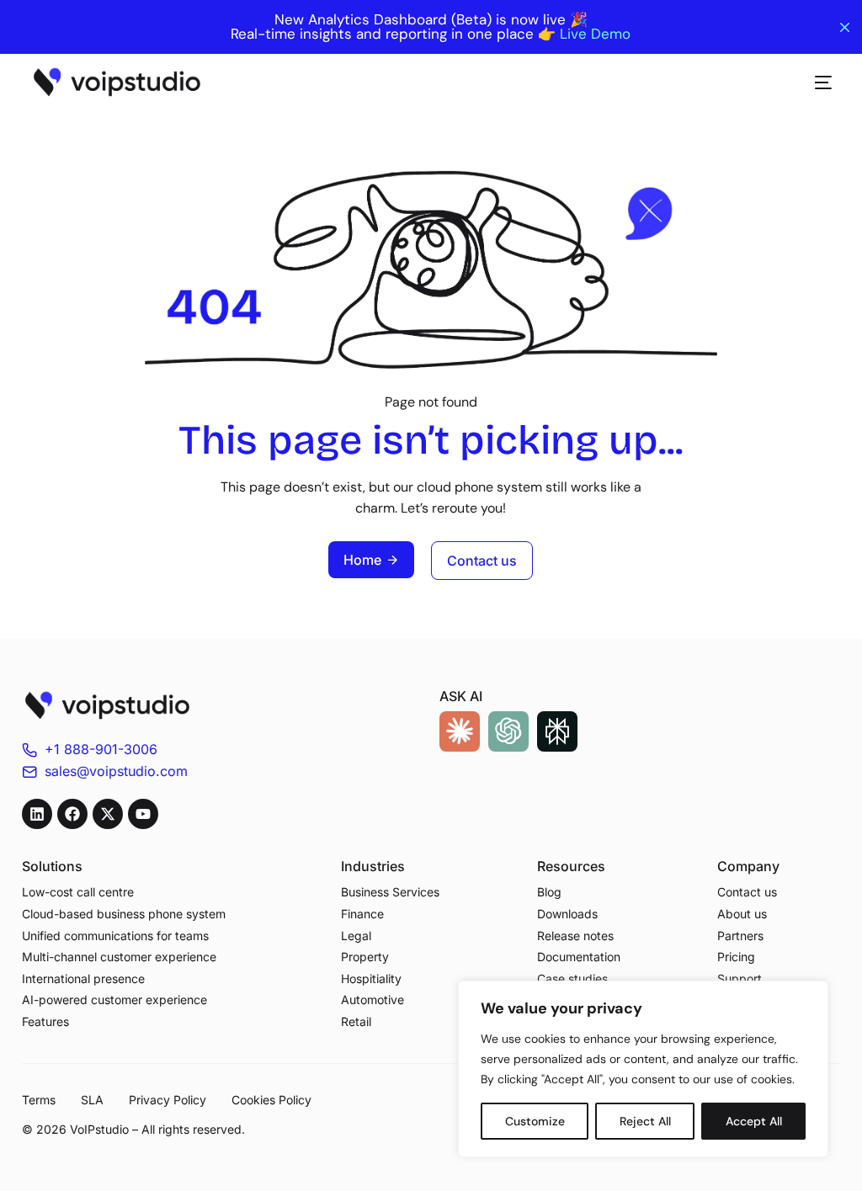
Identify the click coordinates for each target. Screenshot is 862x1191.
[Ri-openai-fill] (508, 731)
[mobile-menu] (815, 82)
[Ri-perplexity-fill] (557, 731)
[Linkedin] (37, 814)
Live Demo (595, 34)
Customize (535, 1121)
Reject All (645, 1121)
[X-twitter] (108, 814)
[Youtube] (143, 814)
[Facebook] (72, 814)
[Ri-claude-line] (459, 731)
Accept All (754, 1121)
